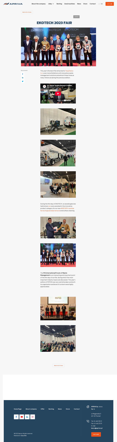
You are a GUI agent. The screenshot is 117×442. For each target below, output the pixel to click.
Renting (51, 409)
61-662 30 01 (98, 421)
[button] (51, 4)
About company (31, 409)
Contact (77, 409)
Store (68, 409)
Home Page (17, 409)
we (49, 206)
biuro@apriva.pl (96, 428)
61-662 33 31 (98, 423)
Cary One (23, 435)
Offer (42, 409)
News (60, 409)
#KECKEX (64, 208)
